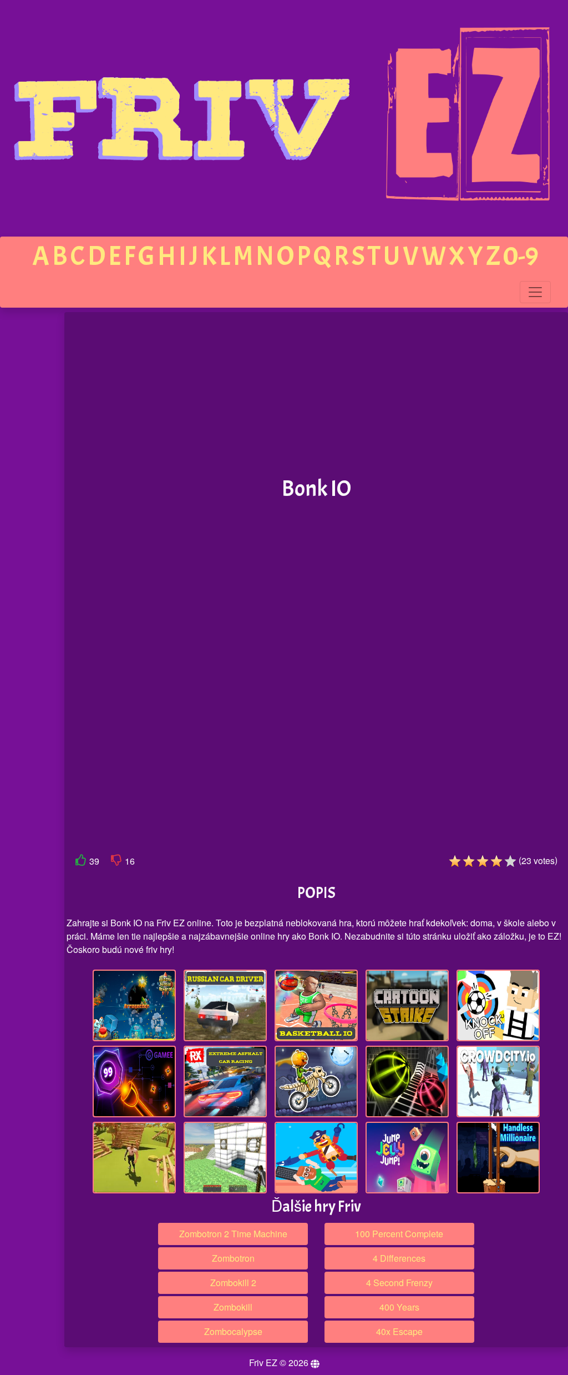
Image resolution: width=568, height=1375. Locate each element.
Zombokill (233, 1307)
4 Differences (399, 1258)
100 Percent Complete (399, 1233)
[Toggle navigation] (535, 292)
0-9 (521, 256)
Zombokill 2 (233, 1282)
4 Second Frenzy (399, 1282)
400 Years (399, 1307)
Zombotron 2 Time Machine (233, 1233)
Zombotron (233, 1258)
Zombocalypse (233, 1331)
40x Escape (399, 1331)
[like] (81, 862)
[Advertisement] (316, 395)
